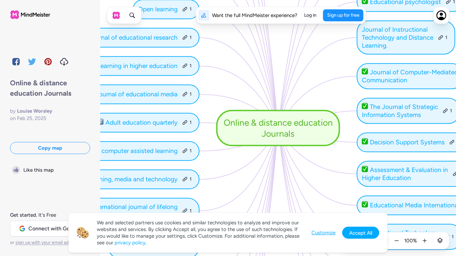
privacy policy (130, 243)
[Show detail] (440, 241)
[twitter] (32, 62)
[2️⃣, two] (100, 123)
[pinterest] (48, 62)
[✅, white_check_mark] (365, 72)
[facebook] (16, 62)
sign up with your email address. (48, 242)
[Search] (132, 15)
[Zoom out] (397, 241)
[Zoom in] (425, 241)
